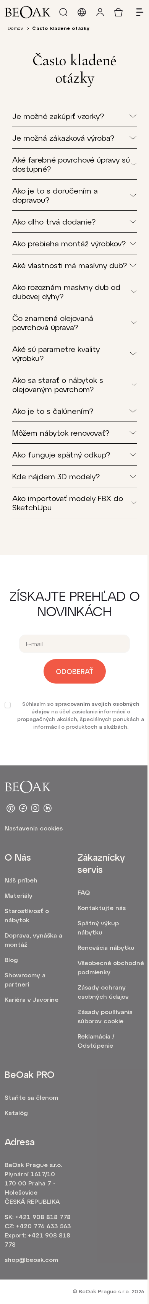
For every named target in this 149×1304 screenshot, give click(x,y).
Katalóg (16, 1112)
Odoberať (75, 671)
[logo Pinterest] (11, 808)
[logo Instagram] (35, 808)
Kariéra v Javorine (31, 999)
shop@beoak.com (31, 1259)
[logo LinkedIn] (47, 808)
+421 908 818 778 (43, 1216)
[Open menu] (136, 12)
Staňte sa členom (31, 1097)
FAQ (84, 892)
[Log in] (100, 12)
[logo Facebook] (23, 808)
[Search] (63, 12)
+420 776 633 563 (43, 1225)
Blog (11, 959)
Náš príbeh (21, 880)
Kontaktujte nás (102, 907)
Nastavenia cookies (34, 828)
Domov (15, 28)
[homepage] (27, 12)
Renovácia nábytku (106, 947)
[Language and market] (81, 12)
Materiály (18, 895)
